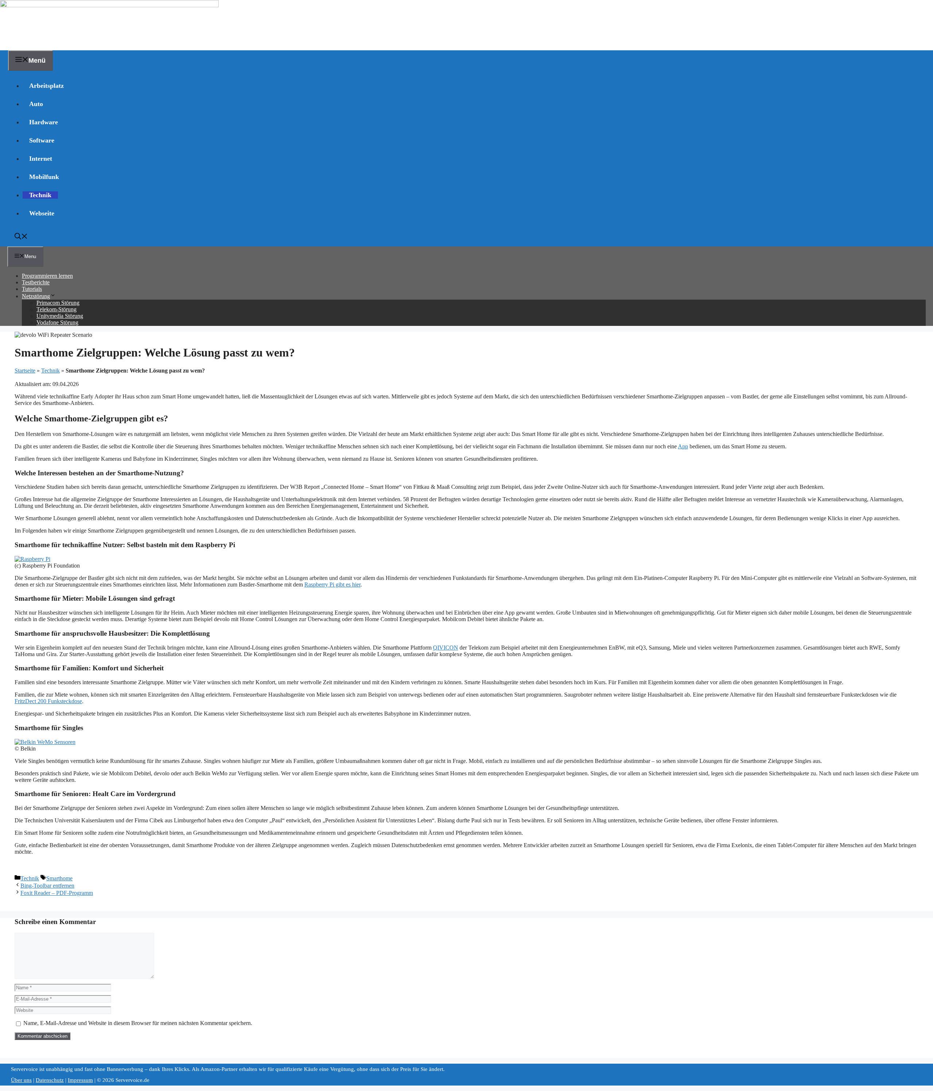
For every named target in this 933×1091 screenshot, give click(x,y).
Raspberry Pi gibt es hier (332, 584)
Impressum (80, 1080)
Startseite (25, 370)
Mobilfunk (44, 176)
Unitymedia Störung (59, 316)
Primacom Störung (57, 303)
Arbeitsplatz (46, 85)
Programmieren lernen (47, 276)
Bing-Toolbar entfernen (47, 885)
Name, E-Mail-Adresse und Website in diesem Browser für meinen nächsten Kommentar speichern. (137, 1023)
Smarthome (59, 878)
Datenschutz (50, 1080)
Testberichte (36, 282)
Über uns (21, 1080)
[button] (21, 237)
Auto (36, 104)
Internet (40, 158)
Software (41, 140)
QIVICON (445, 647)
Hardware (43, 122)
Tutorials (32, 289)
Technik (40, 195)
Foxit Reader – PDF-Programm (56, 893)
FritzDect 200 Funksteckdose (48, 701)
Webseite (41, 213)
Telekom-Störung (56, 309)
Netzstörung (36, 296)
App (683, 446)
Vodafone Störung (57, 322)
